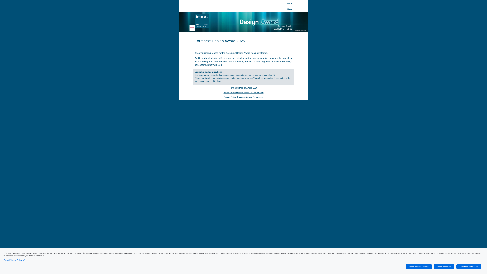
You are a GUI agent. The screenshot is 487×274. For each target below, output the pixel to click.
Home (289, 9)
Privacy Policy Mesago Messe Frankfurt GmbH (244, 93)
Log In (289, 3)
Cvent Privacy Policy (13, 260)
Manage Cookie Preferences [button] (251, 97)
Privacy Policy (230, 97)
